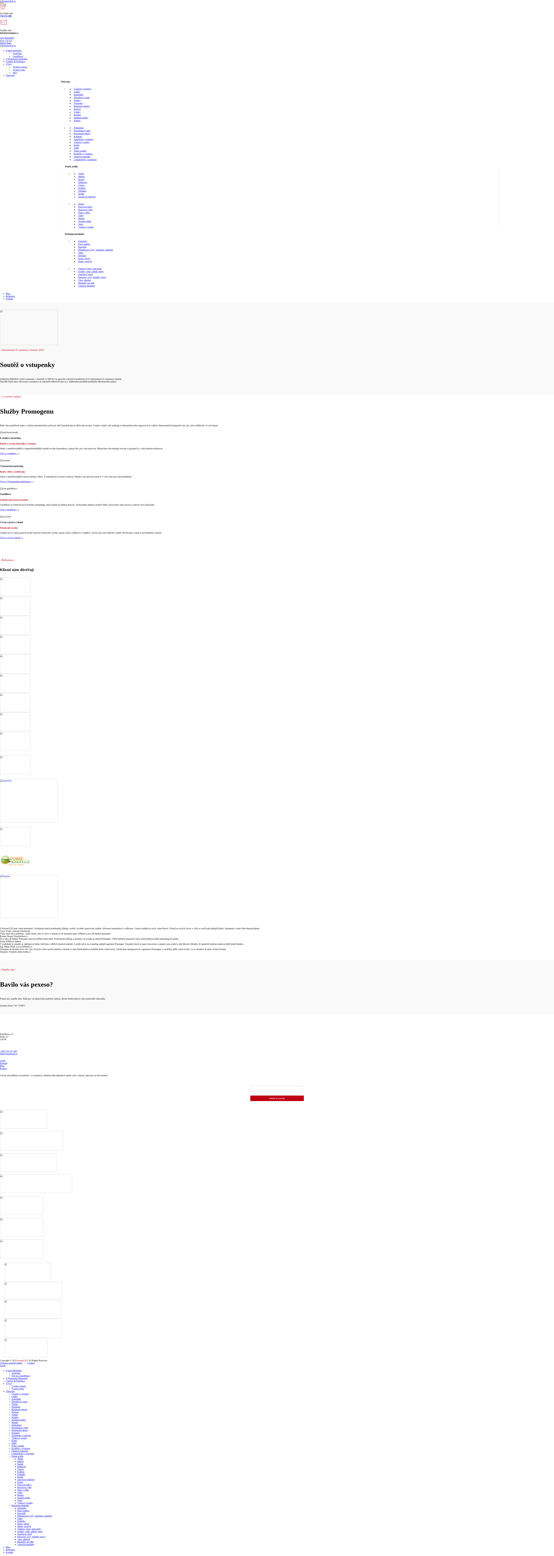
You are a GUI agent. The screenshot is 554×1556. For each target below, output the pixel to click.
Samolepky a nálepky (83, 139)
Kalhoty (82, 188)
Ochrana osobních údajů (11, 1363)
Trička (81, 174)
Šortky (81, 204)
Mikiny (81, 176)
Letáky (76, 92)
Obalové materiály (82, 156)
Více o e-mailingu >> (9, 453)
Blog (2, 1066)
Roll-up (77, 109)
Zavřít (2, 1365)
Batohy (81, 218)
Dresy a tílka (84, 212)
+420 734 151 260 (8, 1051)
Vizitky (77, 112)
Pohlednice (78, 128)
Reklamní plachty (81, 106)
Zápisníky (82, 241)
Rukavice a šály (85, 210)
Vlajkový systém (81, 142)
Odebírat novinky (277, 1098)
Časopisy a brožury (82, 89)
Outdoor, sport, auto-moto (90, 268)
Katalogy (77, 136)
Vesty (80, 224)
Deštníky (82, 191)
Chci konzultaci (7, 38)
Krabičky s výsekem (82, 154)
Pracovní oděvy (85, 207)
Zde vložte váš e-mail (261, 1083)
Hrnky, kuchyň (85, 261)
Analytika (17, 53)
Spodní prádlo (84, 221)
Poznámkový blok (81, 131)
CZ (10, 40)
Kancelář (82, 247)
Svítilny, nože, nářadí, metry (91, 271)
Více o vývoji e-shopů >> (11, 537)
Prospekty (78, 103)
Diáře (76, 148)
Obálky (77, 100)
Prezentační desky (81, 133)
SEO (15, 73)
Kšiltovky (82, 182)
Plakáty (77, 120)
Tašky (81, 215)
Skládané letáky (80, 118)
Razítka (77, 115)
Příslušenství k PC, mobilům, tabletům (95, 250)
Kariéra (3, 1068)
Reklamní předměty (20, 1505)
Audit (2, 1060)
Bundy (81, 179)
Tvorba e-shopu (20, 67)
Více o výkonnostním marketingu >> (17, 481)
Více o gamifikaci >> (9, 509)
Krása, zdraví (84, 258)
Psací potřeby (84, 244)
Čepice (81, 185)
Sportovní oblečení (87, 197)
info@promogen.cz (9, 1054)
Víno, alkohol (84, 280)
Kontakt (3, 1063)
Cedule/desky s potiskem (85, 159)
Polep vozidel (79, 151)
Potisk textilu (17, 1456)
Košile (81, 194)
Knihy (76, 145)
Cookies (31, 1363)
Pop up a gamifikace (21, 1376)
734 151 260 (6, 16)
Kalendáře (78, 94)
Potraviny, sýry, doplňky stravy (92, 277)
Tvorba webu (19, 70)
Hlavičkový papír (81, 97)
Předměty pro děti (86, 283)
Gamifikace (18, 56)
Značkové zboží (85, 274)
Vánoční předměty (86, 286)
